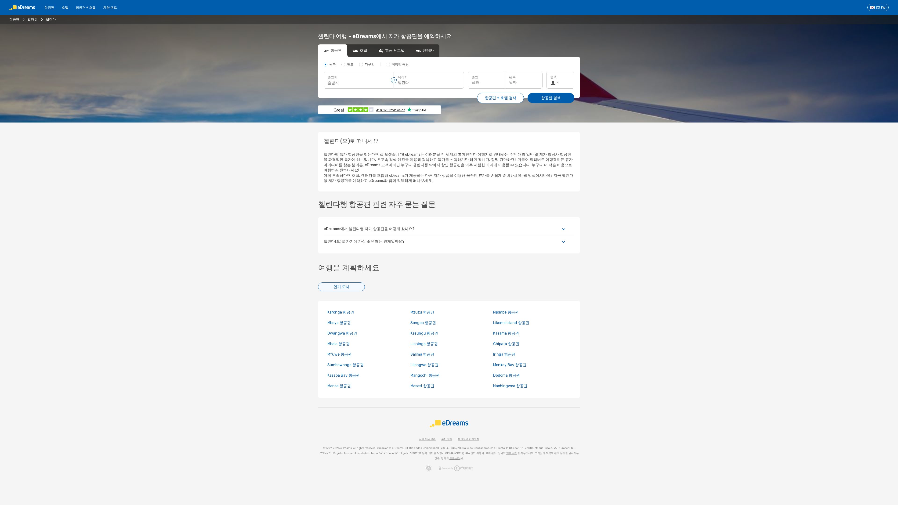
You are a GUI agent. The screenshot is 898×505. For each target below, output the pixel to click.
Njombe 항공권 (506, 312)
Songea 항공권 (423, 323)
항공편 (49, 8)
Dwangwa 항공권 (342, 333)
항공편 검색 (551, 98)
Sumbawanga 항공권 (345, 365)
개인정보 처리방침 (468, 439)
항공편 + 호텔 (86, 8)
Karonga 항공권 (340, 312)
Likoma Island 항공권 (511, 323)
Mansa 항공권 (339, 386)
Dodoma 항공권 (506, 375)
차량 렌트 (110, 8)
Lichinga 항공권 (424, 344)
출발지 (332, 77)
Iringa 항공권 (504, 354)
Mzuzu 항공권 (422, 312)
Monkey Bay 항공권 (509, 365)
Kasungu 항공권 (424, 333)
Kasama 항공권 (506, 333)
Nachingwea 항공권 (510, 386)
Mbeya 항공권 (339, 323)
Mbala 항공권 (338, 344)
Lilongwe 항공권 (424, 365)
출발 (475, 77)
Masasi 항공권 (422, 386)
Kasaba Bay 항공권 (343, 375)
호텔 (65, 8)
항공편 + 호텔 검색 (500, 98)
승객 (553, 77)
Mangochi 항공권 (425, 375)
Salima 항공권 (422, 354)
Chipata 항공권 (506, 344)
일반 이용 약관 (427, 439)
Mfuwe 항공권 (339, 354)
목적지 (403, 77)
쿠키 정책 (446, 439)
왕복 (512, 77)
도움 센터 (454, 458)
